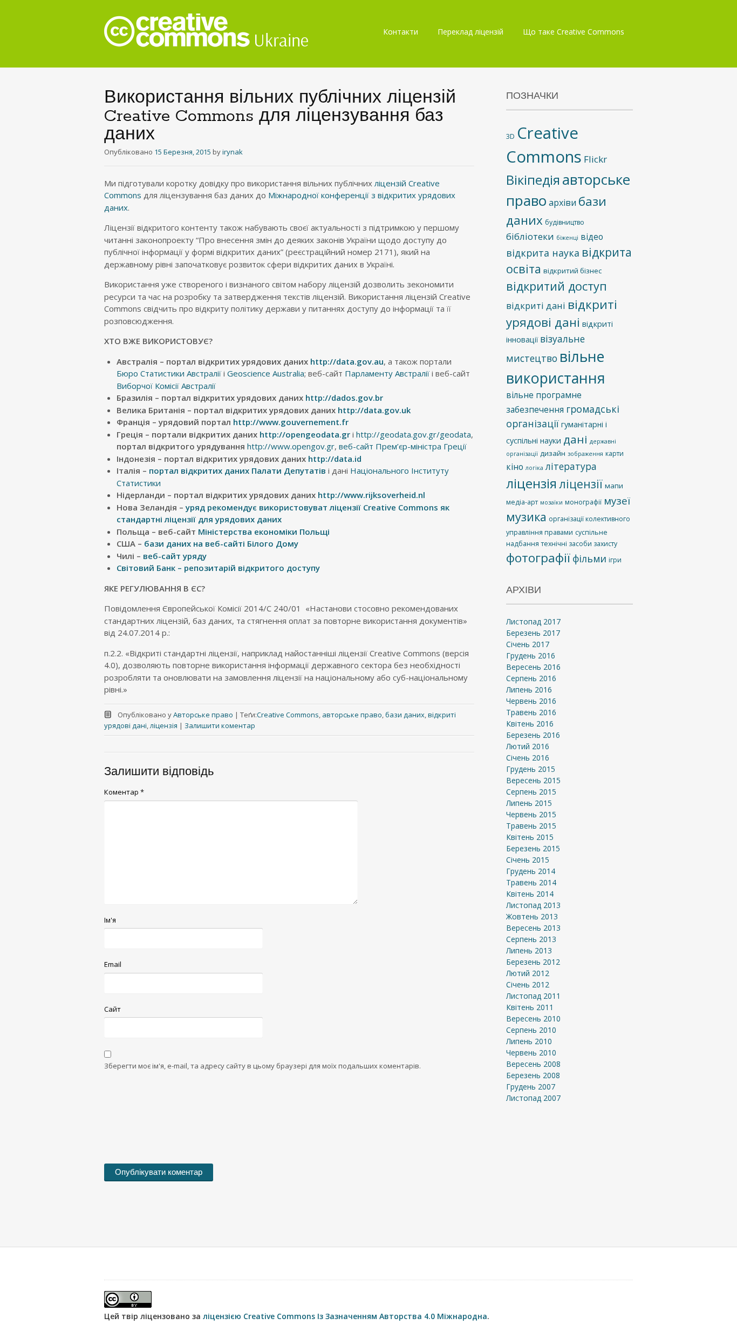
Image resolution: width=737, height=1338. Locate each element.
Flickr (595, 159)
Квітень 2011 (530, 1007)
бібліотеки (530, 236)
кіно (514, 467)
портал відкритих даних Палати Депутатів (237, 470)
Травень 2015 (531, 826)
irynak (232, 152)
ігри (615, 559)
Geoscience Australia (265, 373)
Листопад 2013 (533, 905)
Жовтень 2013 (532, 916)
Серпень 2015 (531, 791)
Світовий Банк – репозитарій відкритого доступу (218, 567)
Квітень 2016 (530, 723)
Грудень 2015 (530, 769)
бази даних (405, 715)
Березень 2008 (533, 1075)
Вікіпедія (533, 180)
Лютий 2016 (527, 746)
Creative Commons (288, 715)
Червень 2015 (531, 814)
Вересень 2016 (533, 667)
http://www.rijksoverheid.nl (371, 494)
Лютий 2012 (527, 973)
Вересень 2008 (533, 1064)
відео (592, 237)
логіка (534, 468)
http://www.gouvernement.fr (291, 421)
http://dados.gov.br (344, 397)
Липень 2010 (529, 1041)
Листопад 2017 (533, 621)
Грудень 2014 (530, 871)
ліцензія (164, 725)
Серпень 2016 (531, 678)
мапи (614, 485)
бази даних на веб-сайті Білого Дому (221, 543)
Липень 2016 (529, 689)
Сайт (112, 1009)
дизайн (552, 453)
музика (526, 517)
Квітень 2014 (530, 894)
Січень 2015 (527, 860)
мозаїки (551, 502)
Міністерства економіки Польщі (264, 531)
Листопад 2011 (533, 996)
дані (575, 439)
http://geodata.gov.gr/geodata (413, 434)
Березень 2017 (533, 633)
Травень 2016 (531, 712)
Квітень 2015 (530, 837)
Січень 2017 (527, 644)
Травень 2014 (531, 882)
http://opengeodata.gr (305, 434)
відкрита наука (542, 252)
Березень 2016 (533, 735)
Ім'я (110, 920)
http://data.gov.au (347, 361)
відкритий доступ (556, 286)
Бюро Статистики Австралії (169, 373)
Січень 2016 (527, 757)
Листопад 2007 (533, 1098)
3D (510, 136)
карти (614, 453)
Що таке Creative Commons (573, 31)
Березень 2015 (533, 848)
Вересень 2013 (533, 928)
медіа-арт (522, 502)
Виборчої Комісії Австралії (166, 385)
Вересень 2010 (533, 1018)
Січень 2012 (527, 984)
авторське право (352, 715)
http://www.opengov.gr (291, 446)
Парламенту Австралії (387, 373)
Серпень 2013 (531, 939)
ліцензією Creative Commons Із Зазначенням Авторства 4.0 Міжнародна (345, 1316)
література (571, 466)
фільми (589, 558)
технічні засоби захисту (579, 543)
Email (112, 964)
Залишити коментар (220, 725)
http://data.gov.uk (374, 410)
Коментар (124, 792)
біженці (567, 237)
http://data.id (334, 458)
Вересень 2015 (533, 780)
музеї (617, 500)
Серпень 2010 (531, 1030)
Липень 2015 (529, 803)
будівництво (564, 222)
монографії (583, 502)
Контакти (400, 31)
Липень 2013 (529, 950)
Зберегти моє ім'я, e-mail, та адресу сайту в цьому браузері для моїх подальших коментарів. (262, 1066)
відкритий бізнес (572, 270)
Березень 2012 (533, 962)
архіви (562, 203)
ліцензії (581, 484)
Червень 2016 (531, 701)
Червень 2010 (531, 1052)
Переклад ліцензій (470, 31)
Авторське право (203, 715)
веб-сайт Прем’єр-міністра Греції (403, 446)
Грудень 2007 (530, 1086)
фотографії (538, 557)
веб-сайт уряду (175, 555)
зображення (585, 454)
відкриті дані (535, 305)
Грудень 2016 (530, 655)
